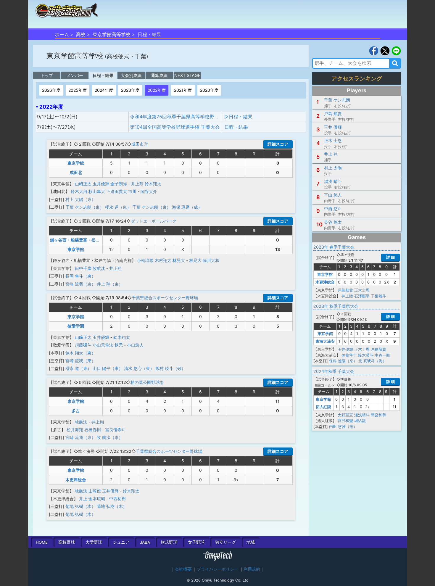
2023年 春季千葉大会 (333, 246)
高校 (81, 34)
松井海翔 (75, 429)
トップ (47, 75)
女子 (196, 542)
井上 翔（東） (110, 283)
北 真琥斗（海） (372, 360)
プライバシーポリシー (217, 569)
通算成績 (159, 75)
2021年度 (183, 90)
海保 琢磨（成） (187, 207)
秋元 (119, 344)
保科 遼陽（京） (343, 360)
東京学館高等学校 (111, 34)
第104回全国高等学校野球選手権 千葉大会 (175, 127)
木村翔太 (163, 260)
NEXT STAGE (187, 75)
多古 (76, 410)
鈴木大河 (79, 191)
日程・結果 (103, 75)
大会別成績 (131, 75)
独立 (225, 542)
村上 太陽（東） (80, 199)
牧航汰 (99, 268)
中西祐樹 (117, 498)
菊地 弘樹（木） (80, 506)
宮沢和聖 (345, 420)
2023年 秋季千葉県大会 (335, 306)
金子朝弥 (118, 183)
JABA (145, 542)
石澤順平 (362, 296)
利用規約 (252, 569)
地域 (250, 542)
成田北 (76, 172)
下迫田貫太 (116, 191)
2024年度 (104, 90)
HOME (42, 542)
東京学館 (75, 162)
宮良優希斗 (115, 429)
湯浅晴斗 (362, 415)
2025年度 (77, 90)
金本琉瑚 (96, 498)
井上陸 (347, 296)
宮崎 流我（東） (80, 283)
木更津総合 (75, 479)
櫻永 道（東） (118, 207)
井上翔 (137, 183)
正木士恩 (362, 290)
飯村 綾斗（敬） (170, 368)
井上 (83, 498)
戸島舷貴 (345, 290)
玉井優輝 (101, 183)
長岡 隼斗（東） (80, 275)
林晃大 (179, 260)
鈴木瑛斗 (365, 355)
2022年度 (157, 90)
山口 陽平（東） (108, 368)
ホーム (62, 34)
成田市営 (139, 143)
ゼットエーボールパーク (153, 220)
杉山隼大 (96, 191)
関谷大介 (149, 191)
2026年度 (51, 90)
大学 (94, 542)
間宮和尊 (378, 415)
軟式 (169, 542)
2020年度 (209, 90)
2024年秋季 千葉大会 (333, 371)
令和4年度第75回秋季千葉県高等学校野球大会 (179, 117)
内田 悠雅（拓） (343, 426)
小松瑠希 (145, 260)
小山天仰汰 (103, 344)
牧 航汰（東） (110, 437)
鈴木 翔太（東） (80, 352)
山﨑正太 (83, 183)
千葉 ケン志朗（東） (84, 207)
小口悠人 (135, 344)
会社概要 (183, 569)
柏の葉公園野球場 (147, 382)
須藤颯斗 (83, 344)
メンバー (75, 75)
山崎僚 (94, 490)
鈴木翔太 (153, 183)
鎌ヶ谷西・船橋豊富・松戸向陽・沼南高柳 (89, 239)
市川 (132, 191)
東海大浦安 (325, 341)
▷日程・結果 (238, 117)
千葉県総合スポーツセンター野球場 (165, 297)
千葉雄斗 (378, 296)
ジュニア (121, 542)
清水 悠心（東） (139, 368)
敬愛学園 (75, 326)
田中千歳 (83, 268)
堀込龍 (360, 420)
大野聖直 (345, 415)
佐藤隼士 (349, 355)
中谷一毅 (382, 355)
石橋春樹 (92, 429)
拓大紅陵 (323, 406)
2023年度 (130, 90)
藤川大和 (211, 260)
